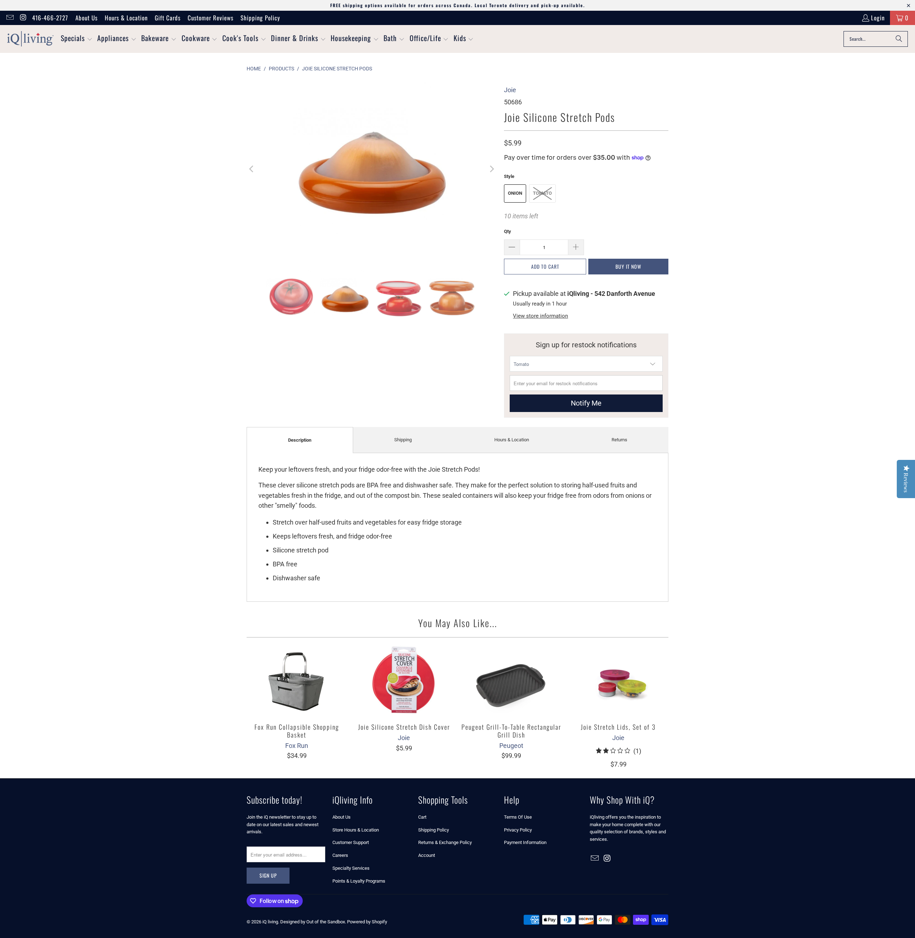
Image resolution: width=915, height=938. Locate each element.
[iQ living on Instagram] (23, 17)
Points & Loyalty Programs (358, 881)
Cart (422, 817)
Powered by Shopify (367, 921)
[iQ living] (30, 39)
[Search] (899, 39)
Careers (340, 855)
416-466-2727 (50, 17)
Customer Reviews (210, 17)
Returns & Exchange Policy (445, 842)
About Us (86, 17)
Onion (515, 193)
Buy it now (628, 266)
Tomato (542, 193)
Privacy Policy (518, 830)
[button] (77, 39)
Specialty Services (351, 868)
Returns (619, 439)
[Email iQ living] (9, 17)
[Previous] (252, 169)
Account (426, 855)
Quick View (297, 696)
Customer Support (350, 842)
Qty (507, 231)
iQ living (270, 921)
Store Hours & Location (355, 830)
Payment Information (525, 842)
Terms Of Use (518, 817)
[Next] (491, 169)
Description (299, 440)
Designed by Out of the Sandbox (312, 921)
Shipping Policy (260, 17)
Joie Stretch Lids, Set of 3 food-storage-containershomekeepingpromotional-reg (618, 680)
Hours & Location (126, 17)
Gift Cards (167, 17)
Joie (510, 90)
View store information (540, 316)
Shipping (403, 439)
